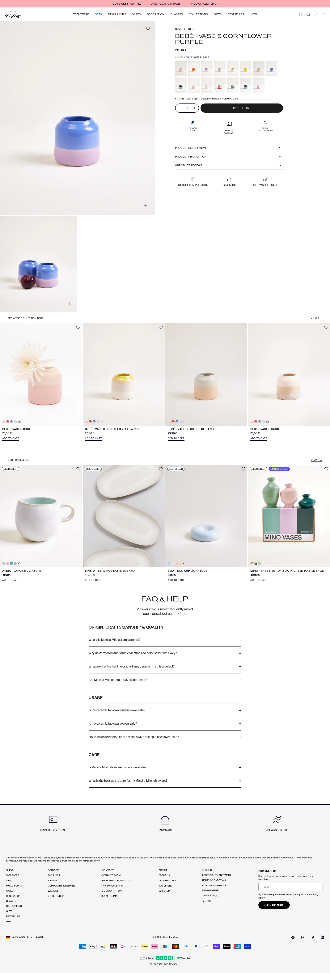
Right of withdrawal (214, 885)
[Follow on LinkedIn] (322, 937)
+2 (19, 563)
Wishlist (53, 890)
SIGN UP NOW (274, 905)
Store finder (56, 896)
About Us (164, 875)
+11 (19, 421)
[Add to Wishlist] (148, 28)
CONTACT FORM (111, 875)
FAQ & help (54, 875)
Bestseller (236, 14)
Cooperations (167, 880)
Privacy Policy (211, 895)
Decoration (155, 14)
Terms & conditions (214, 880)
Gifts (218, 14)
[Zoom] (146, 205)
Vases (136, 14)
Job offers (165, 885)
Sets (98, 14)
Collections (198, 14)
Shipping (53, 880)
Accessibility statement (216, 875)
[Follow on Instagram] (303, 937)
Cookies (207, 870)
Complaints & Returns (61, 885)
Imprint (206, 900)
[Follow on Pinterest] (313, 937)
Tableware (81, 14)
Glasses (177, 14)
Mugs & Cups (117, 14)
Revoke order (210, 890)
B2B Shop (164, 890)
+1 (184, 563)
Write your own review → (165, 963)
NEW (254, 14)
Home (178, 29)
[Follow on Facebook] (293, 937)
